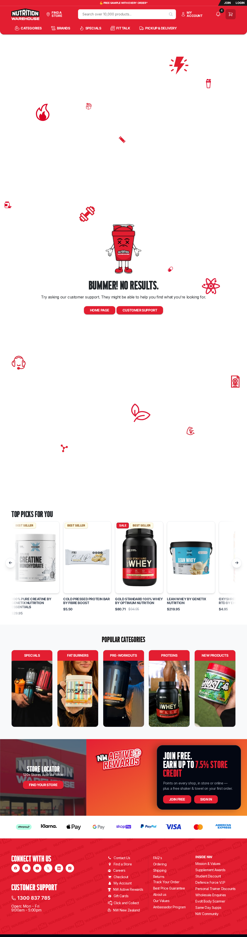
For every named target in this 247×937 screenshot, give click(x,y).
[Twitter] (48, 868)
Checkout (121, 877)
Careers (119, 870)
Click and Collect (126, 903)
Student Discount (208, 876)
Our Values (161, 901)
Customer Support (140, 310)
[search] (170, 14)
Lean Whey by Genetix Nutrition (186, 601)
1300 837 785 (33, 898)
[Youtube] (37, 868)
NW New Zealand (126, 910)
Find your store (43, 785)
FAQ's (157, 858)
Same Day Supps (208, 907)
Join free (177, 799)
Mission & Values (207, 864)
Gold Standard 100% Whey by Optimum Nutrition (139, 601)
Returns (159, 877)
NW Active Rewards (128, 889)
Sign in (206, 799)
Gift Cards (121, 896)
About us (159, 894)
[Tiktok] (70, 868)
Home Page (99, 310)
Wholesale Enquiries (210, 895)
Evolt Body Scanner (210, 901)
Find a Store (123, 864)
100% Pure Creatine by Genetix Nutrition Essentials (31, 603)
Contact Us (122, 858)
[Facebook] (15, 868)
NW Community (206, 914)
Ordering (160, 864)
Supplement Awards (210, 870)
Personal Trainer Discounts (215, 889)
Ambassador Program (169, 907)
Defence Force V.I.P (210, 882)
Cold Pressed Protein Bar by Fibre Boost (86, 601)
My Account (122, 883)
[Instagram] (26, 868)
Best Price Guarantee (169, 888)
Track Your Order (166, 882)
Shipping (159, 870)
